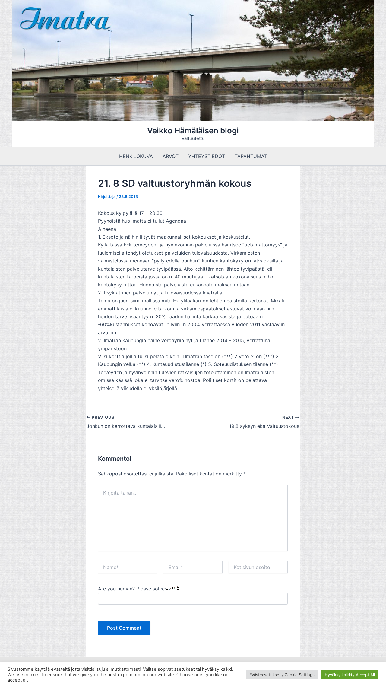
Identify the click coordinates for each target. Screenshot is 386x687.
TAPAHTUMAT (251, 156)
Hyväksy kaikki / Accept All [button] (350, 674)
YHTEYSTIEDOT (206, 156)
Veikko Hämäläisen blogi (193, 130)
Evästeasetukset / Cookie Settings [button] (282, 674)
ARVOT (171, 156)
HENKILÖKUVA (136, 156)
